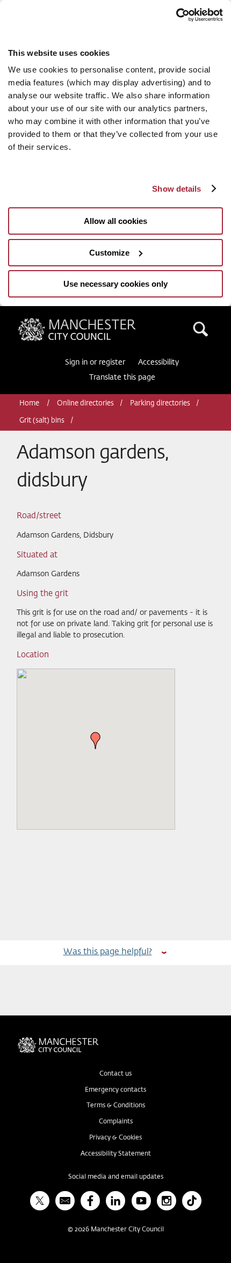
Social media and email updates (115, 1177)
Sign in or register (95, 362)
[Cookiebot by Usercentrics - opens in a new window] (176, 15)
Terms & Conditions (115, 1105)
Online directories (85, 403)
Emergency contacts (115, 1090)
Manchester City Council (95, 322)
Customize (109, 252)
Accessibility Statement (116, 1154)
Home (30, 403)
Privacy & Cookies (115, 1138)
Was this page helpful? (107, 951)
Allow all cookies (115, 221)
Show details (176, 188)
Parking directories (160, 403)
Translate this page (122, 377)
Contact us (115, 1074)
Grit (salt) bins (41, 420)
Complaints (116, 1122)
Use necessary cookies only (115, 283)
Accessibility (158, 362)
